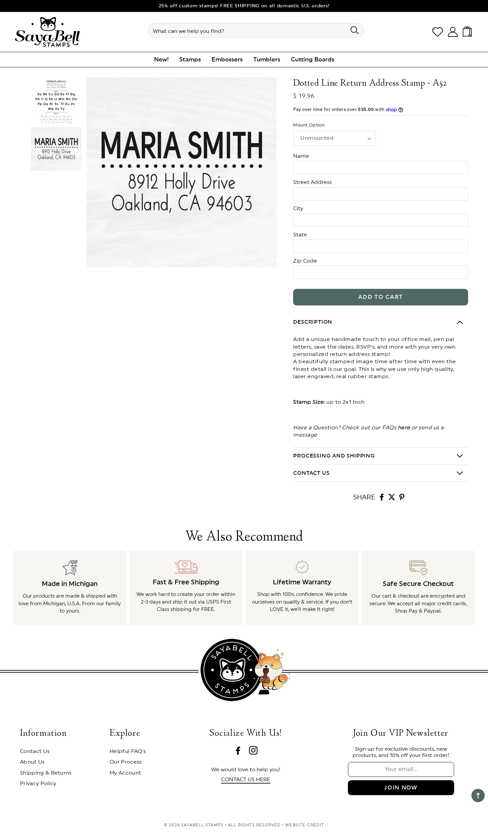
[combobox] (256, 30)
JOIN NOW (401, 788)
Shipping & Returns (46, 773)
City (298, 208)
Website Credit (304, 825)
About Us (32, 762)
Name (301, 156)
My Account (125, 773)
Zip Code (305, 261)
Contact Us (34, 751)
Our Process (126, 762)
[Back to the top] (478, 795)
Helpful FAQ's (128, 751)
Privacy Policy (38, 783)
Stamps (190, 59)
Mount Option (309, 125)
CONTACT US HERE (245, 779)
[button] (468, 32)
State (300, 234)
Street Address (312, 182)
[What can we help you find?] (354, 30)
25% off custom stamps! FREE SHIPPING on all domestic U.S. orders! (244, 6)
